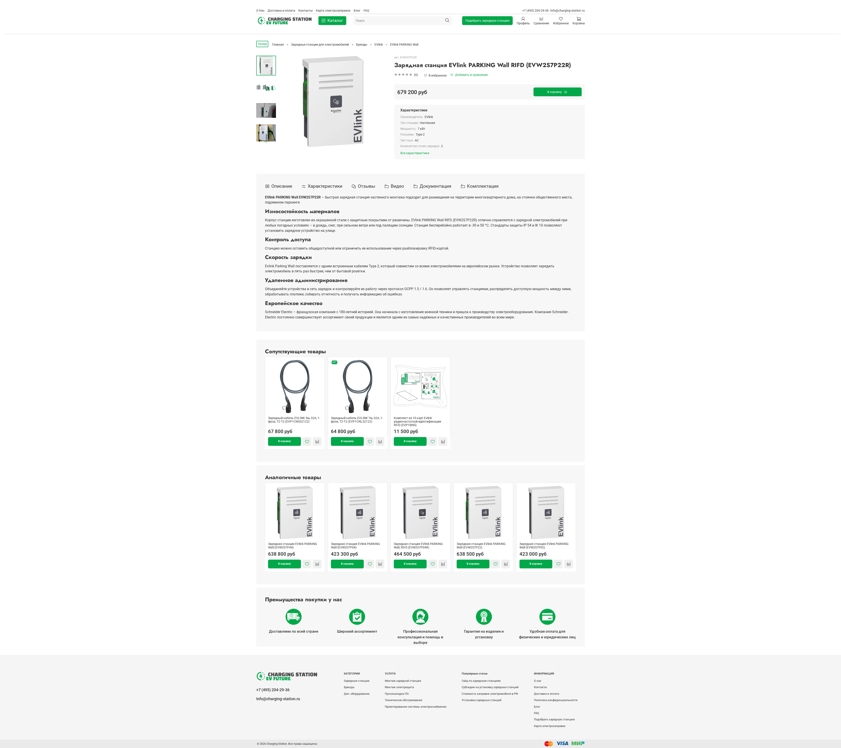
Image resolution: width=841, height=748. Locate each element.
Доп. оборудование (356, 693)
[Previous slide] (285, 101)
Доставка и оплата (281, 10)
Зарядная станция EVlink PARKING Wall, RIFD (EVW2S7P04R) (418, 545)
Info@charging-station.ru (567, 10)
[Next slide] (266, 141)
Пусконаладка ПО (397, 693)
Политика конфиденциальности (556, 700)
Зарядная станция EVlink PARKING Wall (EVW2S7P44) (292, 545)
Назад (262, 44)
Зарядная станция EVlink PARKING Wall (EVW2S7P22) (481, 545)
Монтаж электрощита (399, 687)
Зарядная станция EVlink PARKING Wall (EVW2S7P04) (355, 545)
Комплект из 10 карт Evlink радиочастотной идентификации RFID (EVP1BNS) (417, 421)
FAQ (366, 10)
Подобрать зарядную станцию (487, 20)
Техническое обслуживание (403, 700)
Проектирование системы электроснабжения (415, 706)
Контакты (305, 10)
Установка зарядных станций (482, 700)
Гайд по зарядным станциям (481, 680)
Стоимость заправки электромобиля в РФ (490, 693)
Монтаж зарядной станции (403, 680)
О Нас (260, 10)
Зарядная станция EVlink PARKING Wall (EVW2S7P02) (544, 545)
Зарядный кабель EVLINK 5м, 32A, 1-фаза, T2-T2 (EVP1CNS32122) (294, 419)
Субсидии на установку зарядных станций (490, 687)
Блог (357, 10)
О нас (537, 680)
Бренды (349, 687)
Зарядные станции (356, 680)
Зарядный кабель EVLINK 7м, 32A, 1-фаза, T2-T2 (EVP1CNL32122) (357, 419)
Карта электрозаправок (333, 10)
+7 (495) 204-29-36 (535, 10)
